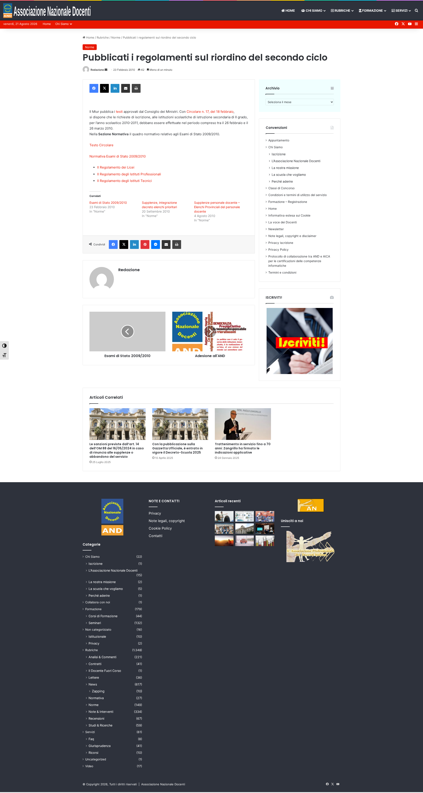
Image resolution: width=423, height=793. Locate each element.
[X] (104, 88)
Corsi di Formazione (103, 616)
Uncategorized (95, 759)
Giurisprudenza (100, 746)
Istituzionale (97, 636)
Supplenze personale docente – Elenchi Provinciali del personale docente (217, 207)
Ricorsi (93, 752)
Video (89, 766)
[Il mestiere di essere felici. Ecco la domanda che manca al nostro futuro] (224, 540)
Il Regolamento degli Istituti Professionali (129, 174)
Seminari (95, 623)
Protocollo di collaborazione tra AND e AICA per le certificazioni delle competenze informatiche (299, 261)
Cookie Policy (160, 528)
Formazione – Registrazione (287, 202)
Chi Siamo (313, 10)
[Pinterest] (145, 244)
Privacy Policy (278, 249)
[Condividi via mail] (125, 88)
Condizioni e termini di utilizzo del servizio (297, 195)
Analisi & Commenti (102, 657)
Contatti (155, 536)
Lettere (94, 677)
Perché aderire (282, 181)
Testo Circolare (101, 145)
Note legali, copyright (167, 521)
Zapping (98, 691)
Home (290, 10)
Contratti (95, 664)
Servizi (401, 10)
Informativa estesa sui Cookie (289, 215)
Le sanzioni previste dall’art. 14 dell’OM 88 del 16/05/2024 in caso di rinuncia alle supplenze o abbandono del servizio (116, 450)
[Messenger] (155, 244)
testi (119, 111)
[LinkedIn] (115, 88)
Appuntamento (278, 140)
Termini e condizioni (282, 272)
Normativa (96, 698)
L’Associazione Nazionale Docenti (296, 161)
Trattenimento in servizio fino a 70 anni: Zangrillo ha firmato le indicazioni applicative (243, 448)
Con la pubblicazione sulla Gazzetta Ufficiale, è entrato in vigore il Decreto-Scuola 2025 (177, 448)
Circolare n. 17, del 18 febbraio (210, 111)
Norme (116, 37)
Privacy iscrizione (280, 243)
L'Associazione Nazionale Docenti (113, 570)
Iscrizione (279, 154)
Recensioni (96, 718)
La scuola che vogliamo (289, 174)
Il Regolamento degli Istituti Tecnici (124, 181)
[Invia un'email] (106, 69)
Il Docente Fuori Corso (105, 671)
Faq (91, 739)
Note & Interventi (101, 711)
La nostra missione (285, 168)
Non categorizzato (98, 629)
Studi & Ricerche (100, 725)
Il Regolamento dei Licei (115, 167)
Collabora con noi (97, 602)
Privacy (94, 643)
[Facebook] (93, 88)
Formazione (372, 10)
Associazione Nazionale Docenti (163, 784)
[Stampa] (136, 88)
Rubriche (342, 10)
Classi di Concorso (281, 188)
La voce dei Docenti (282, 222)
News (93, 684)
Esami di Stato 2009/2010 (108, 202)
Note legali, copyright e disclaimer (292, 236)
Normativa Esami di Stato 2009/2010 (117, 156)
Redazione (97, 69)
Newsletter (276, 229)
